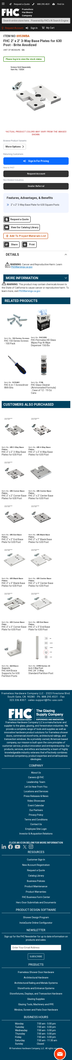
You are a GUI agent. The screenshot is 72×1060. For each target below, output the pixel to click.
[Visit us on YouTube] (17, 846)
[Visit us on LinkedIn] (4, 846)
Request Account (14, 28)
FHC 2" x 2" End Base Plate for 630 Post (12, 540)
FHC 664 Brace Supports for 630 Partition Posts (11, 673)
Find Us (60, 4)
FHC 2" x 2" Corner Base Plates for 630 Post (14, 497)
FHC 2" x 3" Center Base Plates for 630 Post (40, 584)
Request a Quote (22, 4)
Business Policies (36, 881)
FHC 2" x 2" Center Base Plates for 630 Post (40, 497)
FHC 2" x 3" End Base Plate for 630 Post (39, 628)
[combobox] (36, 21)
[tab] (36, 254)
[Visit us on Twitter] (24, 846)
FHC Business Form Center (36, 897)
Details (12, 255)
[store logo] (12, 12)
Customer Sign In (36, 859)
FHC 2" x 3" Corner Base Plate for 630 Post (14, 628)
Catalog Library (36, 875)
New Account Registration (36, 865)
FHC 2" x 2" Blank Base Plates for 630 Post (40, 540)
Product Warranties (36, 891)
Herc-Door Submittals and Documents (36, 902)
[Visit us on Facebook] (10, 846)
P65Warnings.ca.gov (21, 267)
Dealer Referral (36, 186)
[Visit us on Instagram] (31, 846)
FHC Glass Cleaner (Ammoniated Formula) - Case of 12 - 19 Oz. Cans (43, 389)
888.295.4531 (43, 4)
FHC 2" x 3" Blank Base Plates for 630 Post (13, 584)
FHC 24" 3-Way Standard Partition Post (40, 672)
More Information (22, 278)
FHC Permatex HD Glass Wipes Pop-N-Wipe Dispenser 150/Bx (43, 343)
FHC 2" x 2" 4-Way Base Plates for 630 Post (40, 453)
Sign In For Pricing (38, 161)
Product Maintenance (36, 886)
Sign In (34, 28)
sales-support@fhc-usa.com (45, 700)
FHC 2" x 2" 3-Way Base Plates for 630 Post (14, 453)
